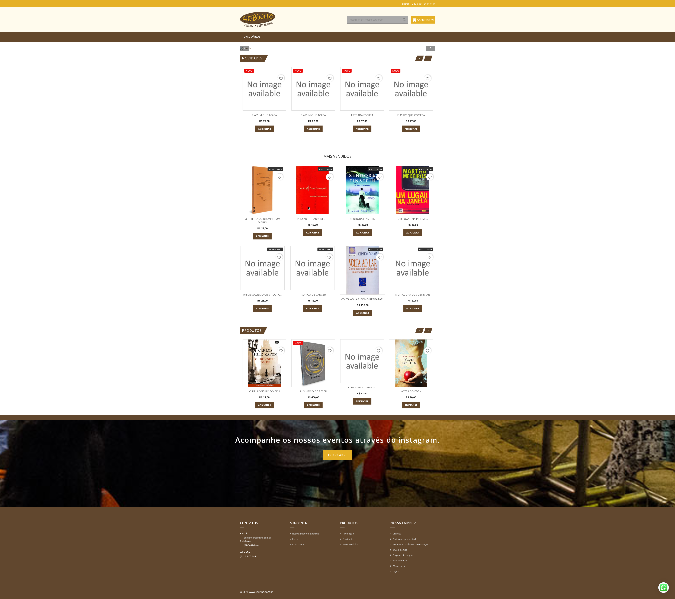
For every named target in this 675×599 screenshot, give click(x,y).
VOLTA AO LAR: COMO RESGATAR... (362, 299)
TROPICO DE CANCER (312, 294)
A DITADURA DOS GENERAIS (412, 294)
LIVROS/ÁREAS (251, 36)
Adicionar (264, 128)
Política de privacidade (405, 539)
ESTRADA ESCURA (362, 115)
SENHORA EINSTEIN (362, 218)
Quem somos (400, 549)
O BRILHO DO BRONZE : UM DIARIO (262, 220)
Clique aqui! (338, 455)
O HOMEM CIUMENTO (362, 387)
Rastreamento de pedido (305, 533)
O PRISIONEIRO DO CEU (264, 391)
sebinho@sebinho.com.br (257, 537)
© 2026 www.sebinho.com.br (256, 592)
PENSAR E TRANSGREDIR (312, 218)
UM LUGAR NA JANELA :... (413, 218)
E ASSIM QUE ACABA (264, 115)
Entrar (295, 539)
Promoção (348, 533)
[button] (254, 48)
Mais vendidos (350, 544)
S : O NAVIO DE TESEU (313, 391)
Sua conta (298, 523)
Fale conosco (400, 560)
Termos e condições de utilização (411, 544)
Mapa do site (400, 566)
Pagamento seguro (403, 555)
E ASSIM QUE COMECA (411, 115)
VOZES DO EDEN (411, 391)
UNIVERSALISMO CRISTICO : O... (262, 294)
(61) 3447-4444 (427, 3)
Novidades (348, 539)
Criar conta (298, 544)
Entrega (397, 533)
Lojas (396, 571)
